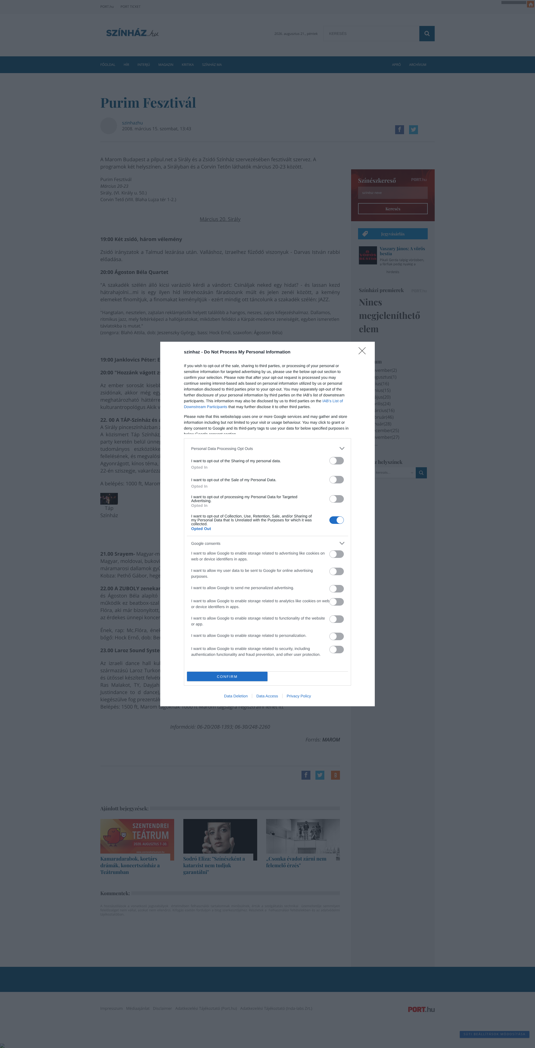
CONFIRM (227, 676)
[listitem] (267, 448)
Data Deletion (236, 696)
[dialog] (267, 524)
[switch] (336, 460)
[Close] (364, 352)
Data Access (267, 696)
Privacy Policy (299, 696)
